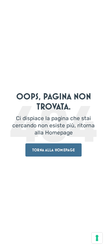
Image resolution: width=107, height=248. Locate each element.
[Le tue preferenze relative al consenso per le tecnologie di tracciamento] (97, 238)
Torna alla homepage (53, 150)
